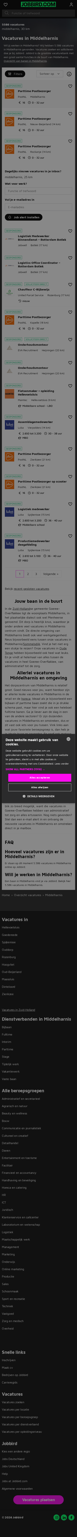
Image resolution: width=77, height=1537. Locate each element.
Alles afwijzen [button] (39, 787)
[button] (38, 769)
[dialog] (38, 768)
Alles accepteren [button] (40, 777)
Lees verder (62, 763)
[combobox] (68, 739)
